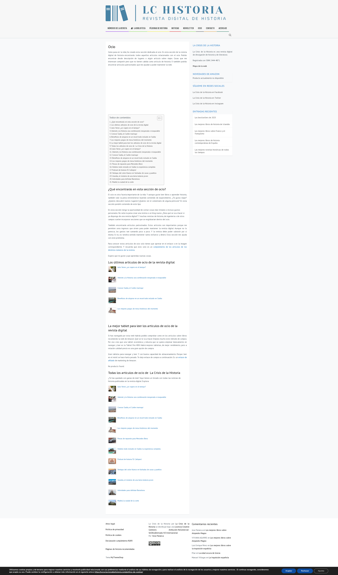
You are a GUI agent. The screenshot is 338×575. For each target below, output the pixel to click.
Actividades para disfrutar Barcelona (126, 179)
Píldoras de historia (158, 28)
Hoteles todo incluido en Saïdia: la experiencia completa (133, 167)
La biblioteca (139, 28)
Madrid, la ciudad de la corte (123, 182)
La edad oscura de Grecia (209, 553)
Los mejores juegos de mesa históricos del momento (131, 140)
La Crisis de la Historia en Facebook (208, 92)
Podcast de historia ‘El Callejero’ (124, 170)
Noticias (175, 28)
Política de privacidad (115, 529)
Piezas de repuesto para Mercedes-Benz (127, 164)
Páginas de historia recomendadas (120, 549)
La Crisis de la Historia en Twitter (207, 98)
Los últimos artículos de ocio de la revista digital (129, 125)
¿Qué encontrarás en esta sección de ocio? (127, 122)
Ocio (200, 28)
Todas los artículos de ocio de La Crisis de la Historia (131, 146)
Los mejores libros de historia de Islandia (212, 124)
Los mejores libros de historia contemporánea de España (207, 141)
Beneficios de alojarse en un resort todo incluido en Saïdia (133, 137)
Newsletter (188, 28)
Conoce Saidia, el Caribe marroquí (124, 134)
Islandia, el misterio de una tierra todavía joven (130, 176)
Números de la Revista (117, 28)
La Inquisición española (219, 557)
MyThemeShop (117, 557)
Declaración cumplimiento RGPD (119, 540)
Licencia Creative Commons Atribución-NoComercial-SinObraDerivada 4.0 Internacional (169, 530)
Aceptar (288, 571)
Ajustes (321, 571)
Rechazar (305, 571)
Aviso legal (110, 523)
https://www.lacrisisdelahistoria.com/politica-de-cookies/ (119, 572)
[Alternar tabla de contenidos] (158, 118)
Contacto (210, 28)
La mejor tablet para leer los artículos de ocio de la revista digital (136, 143)
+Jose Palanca (158, 536)
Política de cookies (114, 535)
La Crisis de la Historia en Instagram (208, 103)
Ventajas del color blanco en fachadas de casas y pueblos (134, 173)
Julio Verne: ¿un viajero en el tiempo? (125, 128)
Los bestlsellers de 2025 (205, 117)
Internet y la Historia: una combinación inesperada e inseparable (135, 131)
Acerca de (223, 28)
